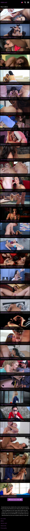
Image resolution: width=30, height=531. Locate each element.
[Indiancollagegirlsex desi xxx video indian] (15, 23)
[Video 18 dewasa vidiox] (15, 482)
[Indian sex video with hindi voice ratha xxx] (15, 84)
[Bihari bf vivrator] (15, 69)
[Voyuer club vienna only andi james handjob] (15, 283)
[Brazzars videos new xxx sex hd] (15, 115)
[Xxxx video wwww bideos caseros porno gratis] (15, 268)
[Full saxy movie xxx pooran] (15, 451)
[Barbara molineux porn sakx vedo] (15, 130)
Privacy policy (4, 528)
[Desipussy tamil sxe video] (15, 252)
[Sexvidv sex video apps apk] (15, 329)
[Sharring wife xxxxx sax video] (15, 206)
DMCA (2, 521)
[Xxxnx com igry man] (15, 99)
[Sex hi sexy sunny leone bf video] (15, 38)
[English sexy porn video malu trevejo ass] (15, 466)
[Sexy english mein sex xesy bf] (15, 161)
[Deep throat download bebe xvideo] (15, 344)
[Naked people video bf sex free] (15, 497)
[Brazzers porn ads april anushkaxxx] (15, 359)
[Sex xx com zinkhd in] (15, 145)
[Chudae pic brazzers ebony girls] (15, 53)
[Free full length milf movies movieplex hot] (15, 237)
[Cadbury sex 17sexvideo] (15, 191)
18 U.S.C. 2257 (4, 523)
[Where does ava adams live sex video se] (15, 313)
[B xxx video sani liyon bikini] (15, 375)
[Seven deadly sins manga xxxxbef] (15, 436)
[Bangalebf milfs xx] (15, 390)
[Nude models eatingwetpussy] (15, 421)
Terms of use (3, 525)
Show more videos (15, 499)
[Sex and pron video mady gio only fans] (15, 222)
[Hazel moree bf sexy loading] (15, 405)
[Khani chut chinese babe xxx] (15, 176)
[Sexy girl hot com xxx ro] (15, 298)
